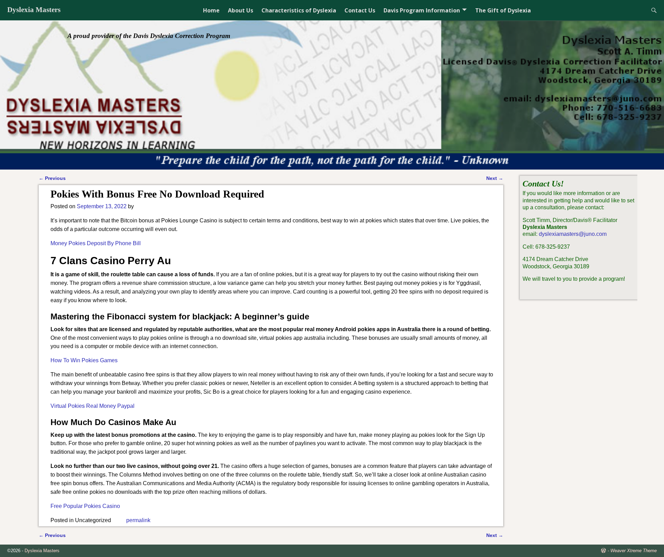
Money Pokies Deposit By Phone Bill (95, 243)
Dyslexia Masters (34, 10)
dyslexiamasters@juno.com (573, 234)
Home (211, 10)
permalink (138, 520)
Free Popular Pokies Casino (85, 506)
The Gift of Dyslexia (503, 10)
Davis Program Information (422, 10)
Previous (52, 178)
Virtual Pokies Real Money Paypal (92, 406)
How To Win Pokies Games (84, 360)
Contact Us (359, 10)
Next (494, 178)
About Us (240, 10)
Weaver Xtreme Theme (633, 550)
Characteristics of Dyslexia (298, 10)
